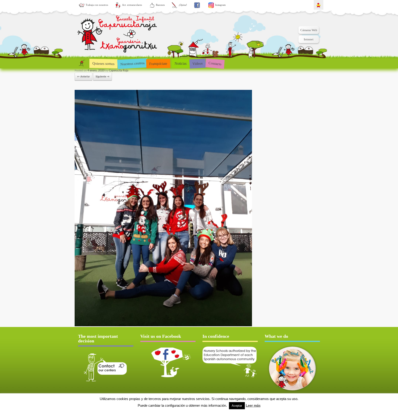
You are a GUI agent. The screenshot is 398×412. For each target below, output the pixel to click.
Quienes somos (103, 63)
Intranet (308, 39)
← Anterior (83, 76)
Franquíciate (158, 63)
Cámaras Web (308, 30)
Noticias (181, 63)
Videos (197, 63)
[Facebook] (197, 5)
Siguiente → (102, 76)
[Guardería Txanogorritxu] (118, 34)
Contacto (215, 63)
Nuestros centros (132, 63)
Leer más (253, 405)
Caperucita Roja (118, 70)
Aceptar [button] (237, 405)
